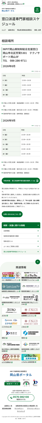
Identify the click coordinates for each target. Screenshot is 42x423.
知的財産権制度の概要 (11, 236)
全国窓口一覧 (8, 406)
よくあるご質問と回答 (11, 246)
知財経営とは (8, 241)
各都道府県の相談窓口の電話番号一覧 (27, 406)
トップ (4, 30)
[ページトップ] (37, 261)
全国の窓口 (11, 30)
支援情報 (7, 231)
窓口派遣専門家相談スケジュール (15, 252)
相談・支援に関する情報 (14, 225)
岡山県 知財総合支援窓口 (24, 30)
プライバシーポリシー (33, 408)
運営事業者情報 (6, 408)
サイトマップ (21, 411)
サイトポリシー (19, 408)
